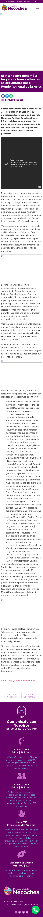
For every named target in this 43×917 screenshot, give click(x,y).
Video (32, 681)
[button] (37, 7)
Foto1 (4, 681)
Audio (24, 681)
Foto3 (17, 681)
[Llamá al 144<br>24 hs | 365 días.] (21, 776)
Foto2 (10, 681)
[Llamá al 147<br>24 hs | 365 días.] (21, 741)
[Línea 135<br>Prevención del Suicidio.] (21, 813)
